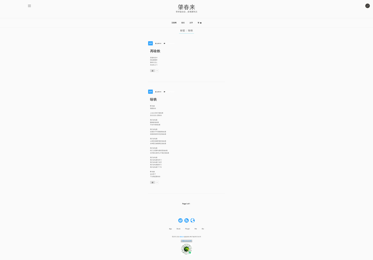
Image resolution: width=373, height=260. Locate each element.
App (170, 229)
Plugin (187, 229)
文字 (191, 23)
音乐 (183, 23)
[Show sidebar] (29, 5)
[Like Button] (152, 70)
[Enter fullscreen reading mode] (367, 5)
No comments (170, 43)
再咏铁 (155, 51)
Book (178, 229)
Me (196, 229)
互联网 (174, 23)
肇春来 (186, 6)
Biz (203, 229)
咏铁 (153, 99)
